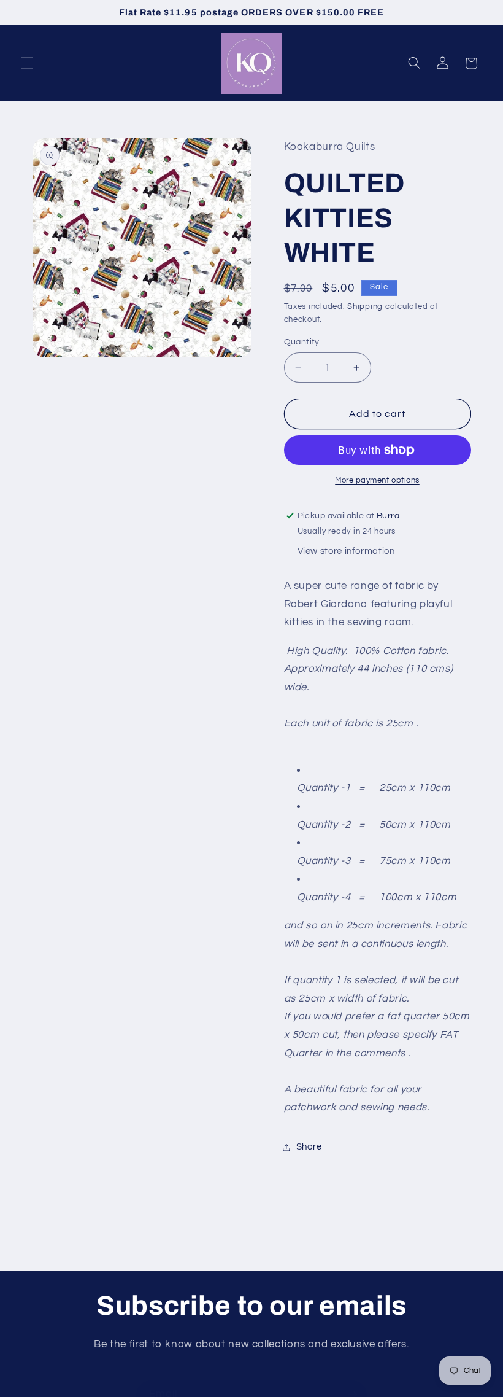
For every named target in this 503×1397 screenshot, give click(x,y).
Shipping (365, 307)
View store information (346, 551)
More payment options (377, 480)
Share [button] (309, 1146)
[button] (27, 63)
